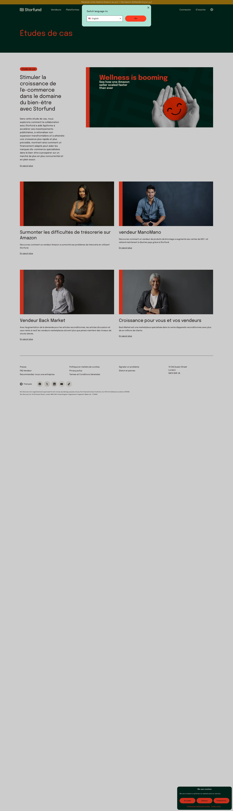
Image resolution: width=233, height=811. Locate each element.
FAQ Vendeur (26, 371)
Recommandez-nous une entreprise (37, 374)
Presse (23, 367)
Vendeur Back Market (42, 321)
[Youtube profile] (62, 384)
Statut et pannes (127, 371)
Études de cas (28, 69)
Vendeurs (56, 10)
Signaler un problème (129, 367)
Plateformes (72, 10)
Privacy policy (216, 806)
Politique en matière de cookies (198, 806)
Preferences (221, 801)
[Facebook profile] (40, 384)
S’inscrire (201, 10)
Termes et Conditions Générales (84, 374)
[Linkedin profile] (54, 384)
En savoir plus (26, 166)
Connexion (185, 10)
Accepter (187, 801)
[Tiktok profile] (69, 384)
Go (135, 18)
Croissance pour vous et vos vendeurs (160, 321)
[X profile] (47, 384)
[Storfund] (30, 9)
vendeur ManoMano (140, 232)
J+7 (150, 2)
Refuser (204, 801)
